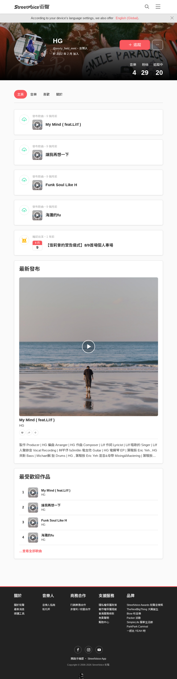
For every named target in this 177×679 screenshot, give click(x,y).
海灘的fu (53, 215)
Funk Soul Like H (61, 185)
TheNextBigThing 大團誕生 (142, 609)
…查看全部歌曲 (30, 551)
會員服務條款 (106, 613)
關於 (59, 94)
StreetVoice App (97, 658)
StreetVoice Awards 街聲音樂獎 (145, 605)
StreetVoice (32, 7)
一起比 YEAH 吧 (136, 630)
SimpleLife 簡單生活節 (140, 622)
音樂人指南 (48, 605)
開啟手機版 (77, 658)
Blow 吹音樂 (134, 613)
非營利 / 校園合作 (80, 609)
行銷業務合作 (78, 605)
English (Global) (127, 18)
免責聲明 (104, 617)
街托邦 (46, 609)
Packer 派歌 (134, 617)
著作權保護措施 (108, 609)
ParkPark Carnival (137, 626)
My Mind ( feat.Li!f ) (63, 124)
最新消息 (19, 609)
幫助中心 (104, 622)
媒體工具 (19, 613)
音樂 (33, 94)
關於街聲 (19, 605)
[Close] (172, 18)
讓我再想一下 (57, 154)
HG (21, 425)
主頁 (20, 94)
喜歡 (46, 94)
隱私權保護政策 (108, 605)
